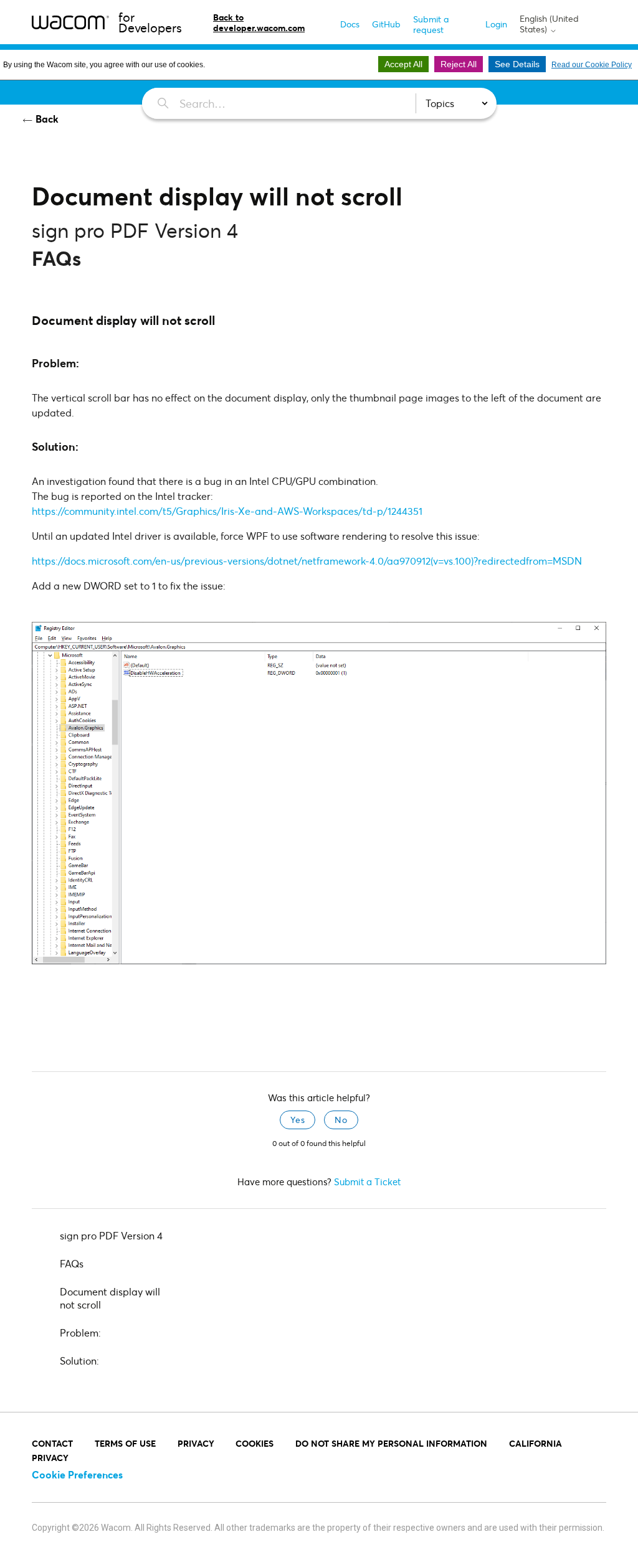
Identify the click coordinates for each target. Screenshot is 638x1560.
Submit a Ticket (367, 1181)
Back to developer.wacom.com (259, 22)
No (341, 1119)
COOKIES (255, 1443)
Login (496, 24)
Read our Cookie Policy (591, 64)
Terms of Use (125, 1443)
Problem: (80, 1332)
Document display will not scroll (110, 1298)
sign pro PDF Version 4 (111, 1235)
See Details (517, 64)
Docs (349, 24)
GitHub (386, 24)
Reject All (458, 64)
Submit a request (431, 24)
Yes (297, 1119)
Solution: (79, 1360)
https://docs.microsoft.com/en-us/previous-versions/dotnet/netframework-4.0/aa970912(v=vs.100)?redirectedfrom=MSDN (307, 560)
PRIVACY (196, 1443)
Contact (52, 1443)
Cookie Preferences (77, 1474)
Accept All (403, 64)
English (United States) (549, 24)
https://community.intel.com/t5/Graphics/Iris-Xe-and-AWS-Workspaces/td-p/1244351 (227, 510)
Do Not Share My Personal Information (391, 1443)
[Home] (70, 22)
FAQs (71, 1263)
